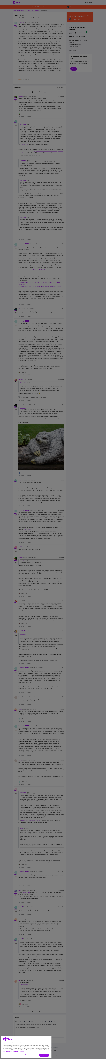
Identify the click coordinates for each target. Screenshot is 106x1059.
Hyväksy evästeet (44, 1055)
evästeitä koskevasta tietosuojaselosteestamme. (14, 1051)
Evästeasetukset (31, 1055)
